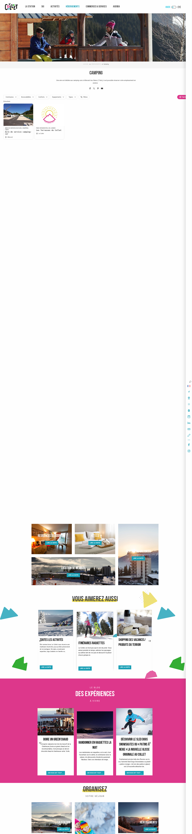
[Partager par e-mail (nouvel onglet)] (102, 88)
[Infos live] (189, 392)
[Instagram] (189, 451)
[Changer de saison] (175, 7)
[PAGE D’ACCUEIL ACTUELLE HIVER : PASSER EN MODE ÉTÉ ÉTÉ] (174, 7)
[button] (190, 381)
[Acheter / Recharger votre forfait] (189, 410)
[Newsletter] (189, 429)
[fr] (189, 386)
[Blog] (189, 435)
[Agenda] (189, 417)
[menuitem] (11, 7)
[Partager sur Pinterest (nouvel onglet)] (98, 88)
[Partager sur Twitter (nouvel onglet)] (94, 88)
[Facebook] (189, 445)
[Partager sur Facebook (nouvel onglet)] (90, 88)
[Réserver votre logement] (189, 423)
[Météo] (189, 404)
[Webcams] (189, 398)
